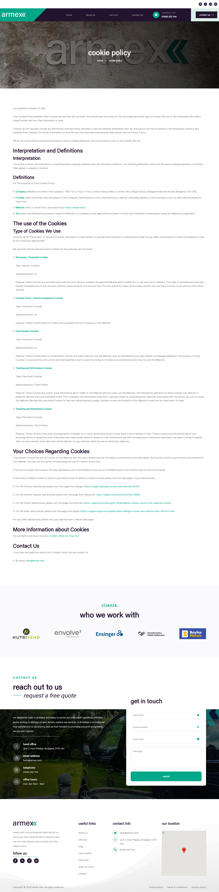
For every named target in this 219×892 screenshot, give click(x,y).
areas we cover (86, 866)
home (69, 14)
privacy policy (199, 887)
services (113, 14)
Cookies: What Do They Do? (64, 535)
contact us (137, 14)
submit (166, 776)
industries (84, 859)
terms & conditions (177, 887)
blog (81, 846)
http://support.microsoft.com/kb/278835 (118, 494)
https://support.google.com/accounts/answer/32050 (111, 486)
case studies (85, 853)
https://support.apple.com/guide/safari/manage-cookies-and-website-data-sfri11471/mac (127, 511)
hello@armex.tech (35, 560)
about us (90, 14)
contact (83, 873)
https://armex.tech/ (75, 207)
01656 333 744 (169, 16)
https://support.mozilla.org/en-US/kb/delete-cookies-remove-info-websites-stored (127, 502)
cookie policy (156, 887)
